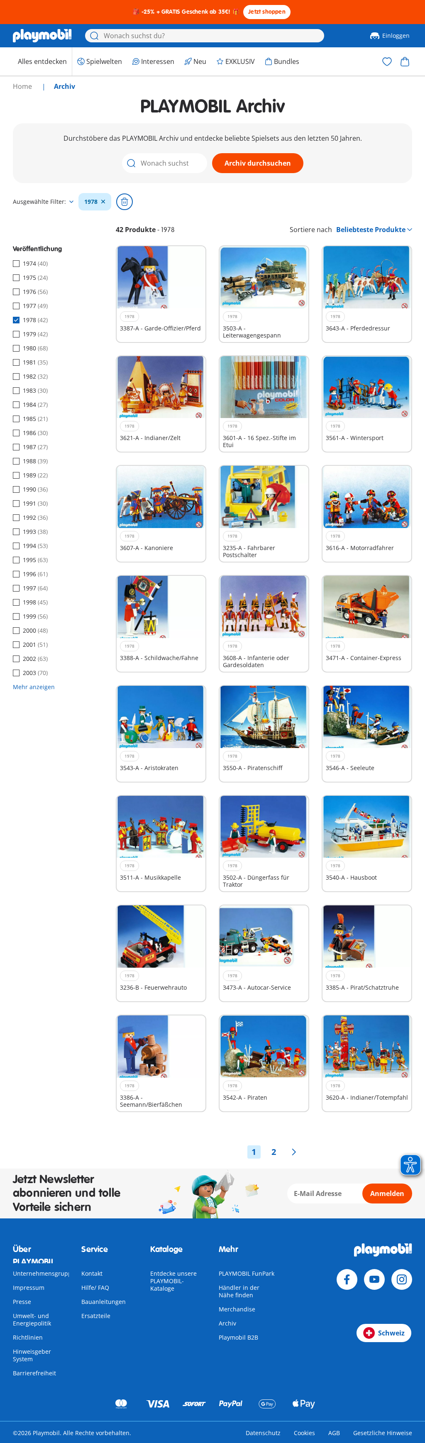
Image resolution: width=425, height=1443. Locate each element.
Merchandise (237, 1309)
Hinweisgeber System (32, 1355)
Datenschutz (263, 1433)
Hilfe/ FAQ (95, 1287)
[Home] (42, 35)
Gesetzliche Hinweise (382, 1433)
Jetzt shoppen (267, 11)
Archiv (227, 1323)
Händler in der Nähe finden (239, 1291)
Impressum (28, 1287)
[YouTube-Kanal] (374, 1279)
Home (23, 86)
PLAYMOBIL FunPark (246, 1273)
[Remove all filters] (124, 201)
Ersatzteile (95, 1316)
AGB (334, 1433)
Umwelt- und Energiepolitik (32, 1319)
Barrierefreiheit (34, 1373)
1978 (91, 201)
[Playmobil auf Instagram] (401, 1279)
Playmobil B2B (238, 1337)
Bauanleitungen (103, 1302)
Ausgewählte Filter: (39, 201)
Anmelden (387, 1193)
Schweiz (391, 1333)
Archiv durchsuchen (258, 163)
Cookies (304, 1433)
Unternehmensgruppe (44, 1273)
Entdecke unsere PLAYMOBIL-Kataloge (173, 1280)
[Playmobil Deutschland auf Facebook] (347, 1279)
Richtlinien (28, 1337)
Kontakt (92, 1273)
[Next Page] (293, 1152)
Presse (22, 1302)
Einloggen (396, 35)
